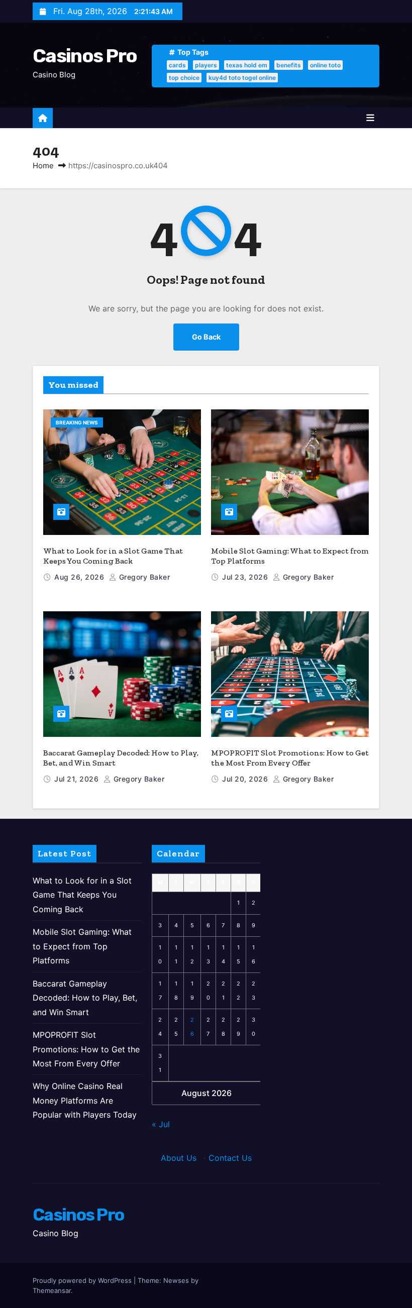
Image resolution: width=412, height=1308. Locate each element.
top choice (184, 77)
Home (43, 165)
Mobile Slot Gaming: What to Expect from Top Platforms (82, 946)
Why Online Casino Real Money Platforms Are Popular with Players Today (85, 1100)
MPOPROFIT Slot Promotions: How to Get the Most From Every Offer (290, 758)
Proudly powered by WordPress (83, 1280)
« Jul (161, 1124)
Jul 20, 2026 (246, 779)
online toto (325, 65)
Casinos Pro (85, 55)
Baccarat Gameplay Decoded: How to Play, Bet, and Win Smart (85, 997)
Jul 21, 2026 (77, 779)
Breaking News (77, 422)
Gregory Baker (143, 577)
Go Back (206, 337)
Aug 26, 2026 (80, 577)
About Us (178, 1158)
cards (177, 65)
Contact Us (230, 1158)
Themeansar (52, 1290)
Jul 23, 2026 (246, 577)
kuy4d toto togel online (242, 77)
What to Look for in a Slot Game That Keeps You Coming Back (113, 556)
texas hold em (246, 65)
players (206, 65)
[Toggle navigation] (370, 118)
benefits (288, 65)
